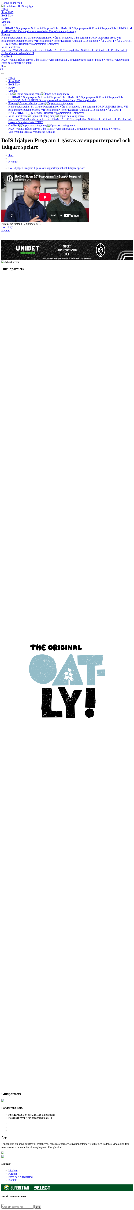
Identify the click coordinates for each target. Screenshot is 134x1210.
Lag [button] (10, 93)
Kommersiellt (39, 43)
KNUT (30, 53)
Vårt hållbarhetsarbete (25, 50)
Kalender (66, 40)
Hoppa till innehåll (11, 2)
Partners (12, 1173)
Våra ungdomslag (66, 31)
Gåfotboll (99, 50)
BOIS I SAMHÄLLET (51, 50)
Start (10, 155)
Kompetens (53, 43)
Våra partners (81, 37)
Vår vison (7, 50)
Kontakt (27, 62)
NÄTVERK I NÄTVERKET (115, 40)
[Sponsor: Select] (42, 1188)
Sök (38, 1206)
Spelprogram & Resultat (29, 28)
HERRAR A (8, 28)
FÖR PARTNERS (99, 37)
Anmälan (77, 40)
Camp (52, 31)
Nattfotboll (87, 50)
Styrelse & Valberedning (115, 59)
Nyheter (56, 40)
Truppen (48, 28)
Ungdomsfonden (77, 59)
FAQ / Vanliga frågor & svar (17, 59)
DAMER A (67, 28)
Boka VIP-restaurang (39, 40)
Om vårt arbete (17, 53)
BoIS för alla (112, 50)
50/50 (4, 18)
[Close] (2, 73)
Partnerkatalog (44, 37)
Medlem (5, 21)
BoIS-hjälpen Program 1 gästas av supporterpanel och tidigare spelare (46, 168)
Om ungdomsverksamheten (33, 31)
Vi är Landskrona (11, 47)
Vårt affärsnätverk (63, 37)
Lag (3, 24)
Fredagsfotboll (72, 50)
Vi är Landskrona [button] (18, 116)
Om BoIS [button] (13, 125)
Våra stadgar (41, 59)
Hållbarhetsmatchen (12, 37)
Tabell (57, 28)
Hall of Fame (94, 59)
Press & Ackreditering (20, 1176)
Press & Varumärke (12, 62)
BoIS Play (7, 15)
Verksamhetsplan (58, 59)
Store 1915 (7, 12)
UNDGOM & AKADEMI (23, 100)
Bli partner (30, 37)
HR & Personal (10, 43)
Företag (5, 34)
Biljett (4, 9)
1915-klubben (91, 40)
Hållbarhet (25, 43)
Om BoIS (6, 56)
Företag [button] (12, 103)
